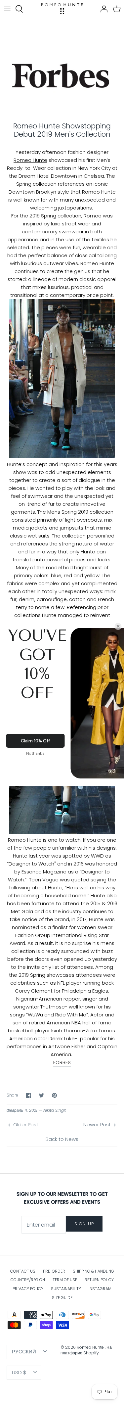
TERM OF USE (65, 1280)
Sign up (84, 1224)
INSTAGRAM (100, 1288)
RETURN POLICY (99, 1280)
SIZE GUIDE (62, 1297)
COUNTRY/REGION (28, 1280)
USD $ (19, 1372)
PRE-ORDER (54, 1271)
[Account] (102, 9)
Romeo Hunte (30, 160)
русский (24, 1351)
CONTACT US (22, 1271)
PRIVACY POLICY (28, 1288)
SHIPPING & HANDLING (93, 1271)
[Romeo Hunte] (62, 8)
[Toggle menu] (7, 9)
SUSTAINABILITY (66, 1288)
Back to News (62, 1139)
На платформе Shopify (86, 1350)
